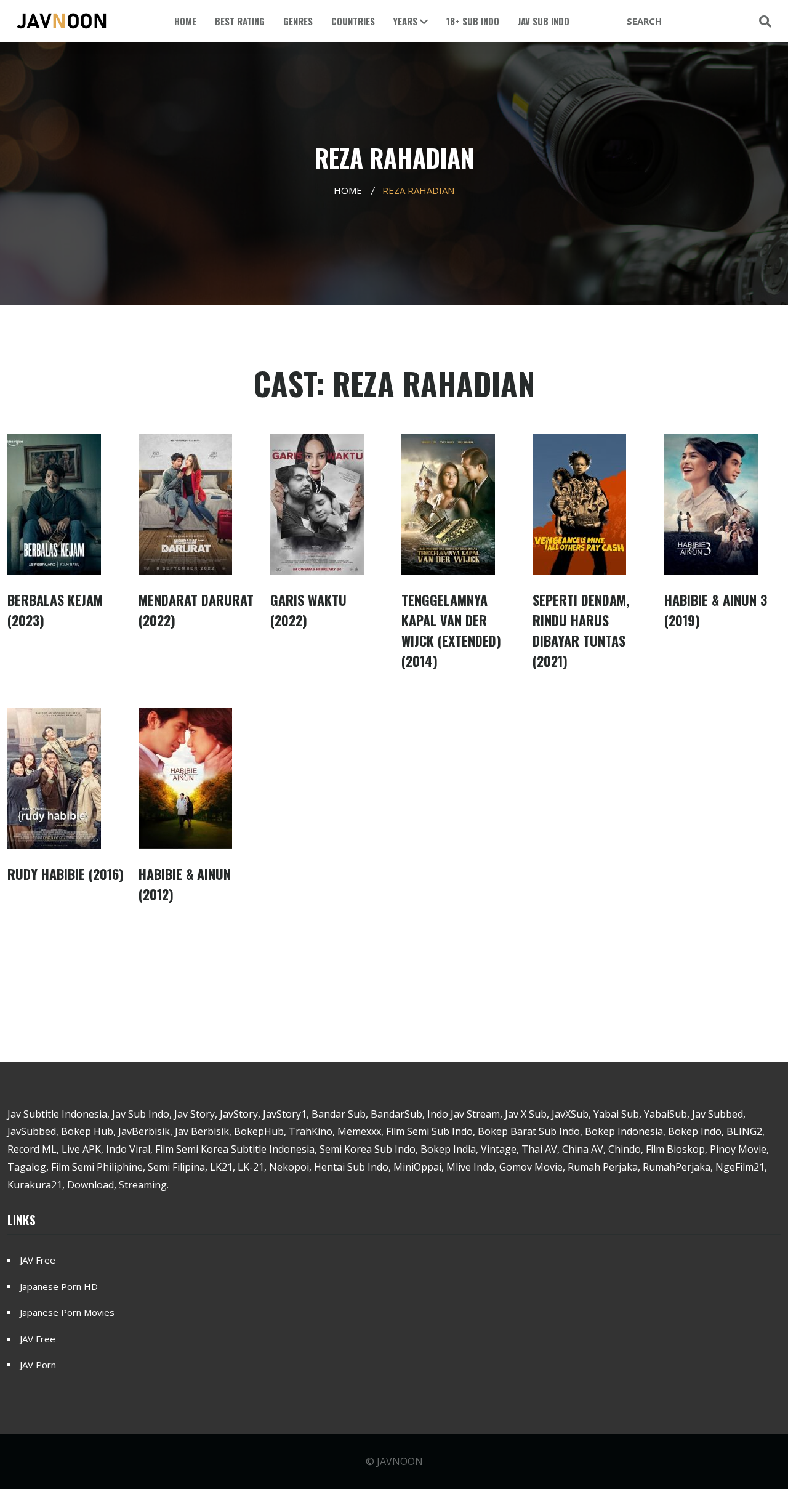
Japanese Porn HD (59, 1286)
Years (406, 21)
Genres (298, 21)
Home (185, 21)
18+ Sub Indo (472, 21)
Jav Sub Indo (543, 21)
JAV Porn (38, 1364)
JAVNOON (400, 1461)
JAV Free (37, 1260)
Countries (353, 21)
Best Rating (240, 21)
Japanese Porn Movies (67, 1312)
